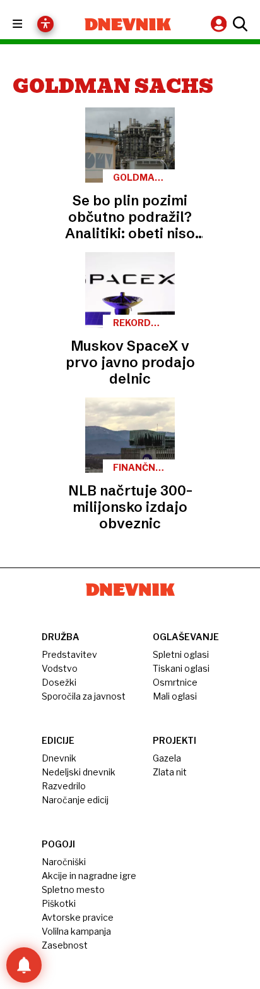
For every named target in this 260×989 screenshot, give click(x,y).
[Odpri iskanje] (238, 24)
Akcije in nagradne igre (89, 875)
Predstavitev (69, 654)
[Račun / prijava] (220, 24)
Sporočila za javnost (84, 696)
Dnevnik (59, 758)
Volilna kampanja (76, 931)
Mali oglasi (175, 696)
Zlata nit (170, 772)
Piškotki (59, 903)
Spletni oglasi (181, 654)
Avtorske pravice (78, 917)
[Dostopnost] (45, 24)
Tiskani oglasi (181, 668)
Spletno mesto (73, 889)
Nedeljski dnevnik (78, 772)
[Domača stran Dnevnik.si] (128, 24)
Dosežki (59, 682)
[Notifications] (24, 965)
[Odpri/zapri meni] (29, 24)
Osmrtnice (175, 682)
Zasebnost (65, 945)
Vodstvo (60, 668)
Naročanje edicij (75, 799)
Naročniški (64, 861)
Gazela (167, 758)
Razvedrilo (64, 785)
